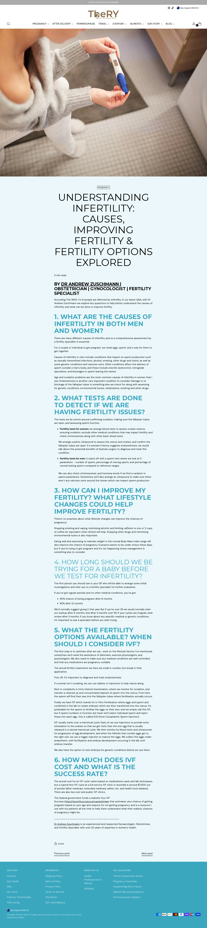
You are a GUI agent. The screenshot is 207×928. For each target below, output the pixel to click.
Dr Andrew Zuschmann (67, 824)
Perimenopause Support (127, 897)
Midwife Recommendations (128, 891)
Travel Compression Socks (128, 875)
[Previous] (81, 2)
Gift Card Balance (55, 902)
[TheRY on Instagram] (169, 8)
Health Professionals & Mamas (93, 879)
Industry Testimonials (19, 897)
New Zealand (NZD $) (189, 8)
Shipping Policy (54, 875)
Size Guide (13, 881)
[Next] (126, 2)
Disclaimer (51, 897)
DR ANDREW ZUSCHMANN (90, 284)
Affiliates (89, 888)
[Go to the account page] (192, 24)
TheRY (25, 914)
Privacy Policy (53, 886)
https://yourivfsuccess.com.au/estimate (86, 801)
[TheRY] (103, 14)
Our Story (12, 891)
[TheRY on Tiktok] (172, 8)
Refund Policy (53, 881)
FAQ (9, 886)
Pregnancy (103, 187)
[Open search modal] (8, 24)
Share (61, 844)
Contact (11, 875)
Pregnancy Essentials (125, 881)
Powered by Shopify (15, 917)
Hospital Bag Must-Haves (127, 886)
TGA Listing (13, 902)
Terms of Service (54, 891)
